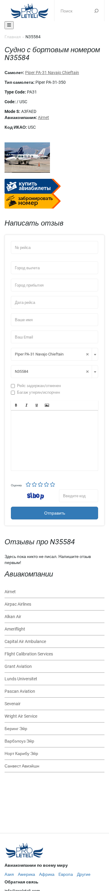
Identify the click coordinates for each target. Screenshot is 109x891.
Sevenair (13, 703)
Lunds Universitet (21, 678)
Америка (26, 874)
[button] (16, 405)
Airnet (43, 117)
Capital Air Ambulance (25, 641)
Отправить (54, 513)
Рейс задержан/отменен (39, 385)
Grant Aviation (18, 666)
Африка (46, 874)
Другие (84, 874)
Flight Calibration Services (29, 653)
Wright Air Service (21, 716)
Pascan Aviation (20, 691)
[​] (54, 440)
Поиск (96, 10)
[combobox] (54, 354)
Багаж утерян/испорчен (38, 392)
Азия (9, 874)
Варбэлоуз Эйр (19, 741)
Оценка (16, 485)
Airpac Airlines (18, 604)
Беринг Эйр (16, 728)
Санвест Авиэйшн (22, 765)
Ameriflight (15, 629)
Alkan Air (13, 616)
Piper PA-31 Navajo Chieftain (52, 72)
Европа (65, 874)
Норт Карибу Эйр (21, 753)
